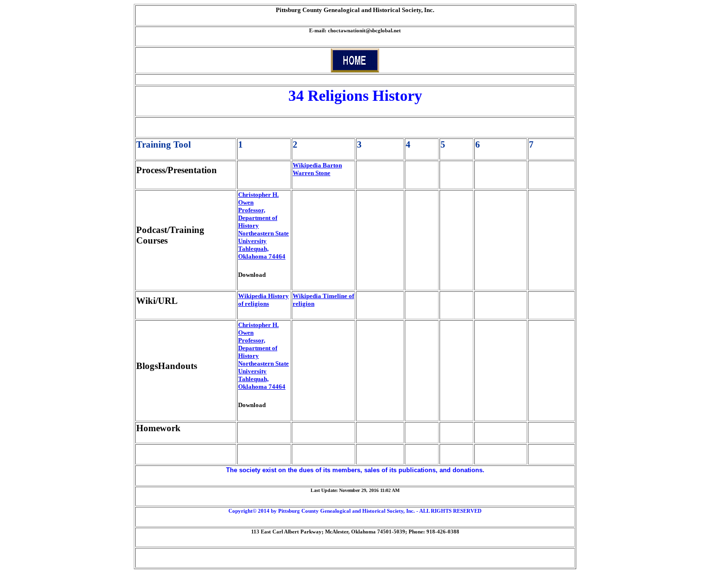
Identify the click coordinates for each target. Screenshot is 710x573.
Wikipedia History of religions (263, 299)
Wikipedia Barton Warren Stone (317, 169)
